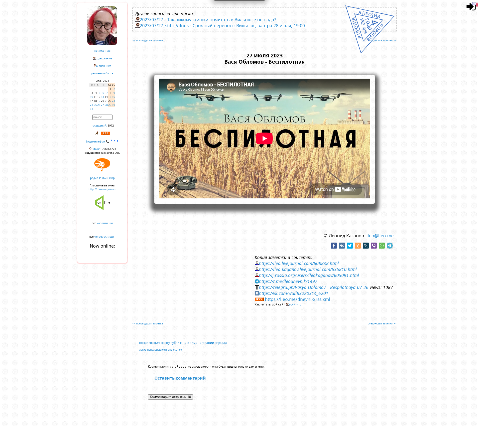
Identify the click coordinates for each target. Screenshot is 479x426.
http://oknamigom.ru (102, 189)
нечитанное (102, 51)
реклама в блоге (102, 73)
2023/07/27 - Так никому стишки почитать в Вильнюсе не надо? (208, 19)
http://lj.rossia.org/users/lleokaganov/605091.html (309, 275)
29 (109, 105)
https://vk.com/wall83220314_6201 (293, 293)
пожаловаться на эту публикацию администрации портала (183, 343)
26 (98, 105)
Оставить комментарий (180, 378)
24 (91, 105)
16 (113, 97)
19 (98, 101)
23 (113, 101)
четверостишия (104, 236)
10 (91, 97)
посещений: (99, 125)
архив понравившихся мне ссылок (160, 349)
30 (113, 105)
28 (106, 105)
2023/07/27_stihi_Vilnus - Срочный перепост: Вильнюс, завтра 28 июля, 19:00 (222, 25)
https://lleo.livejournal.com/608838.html (299, 263)
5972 (111, 125)
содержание (104, 58)
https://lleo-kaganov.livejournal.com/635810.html (308, 269)
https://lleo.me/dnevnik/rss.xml (297, 299)
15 (109, 97)
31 (91, 109)
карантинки (105, 223)
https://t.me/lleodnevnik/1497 (288, 281)
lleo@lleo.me (380, 236)
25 (95, 105)
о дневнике (103, 66)
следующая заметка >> (382, 40)
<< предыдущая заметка (147, 40)
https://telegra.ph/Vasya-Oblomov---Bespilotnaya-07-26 (313, 287)
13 (102, 97)
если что (295, 304)
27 (102, 105)
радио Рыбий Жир (102, 178)
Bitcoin (96, 149)
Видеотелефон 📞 (98, 141)
